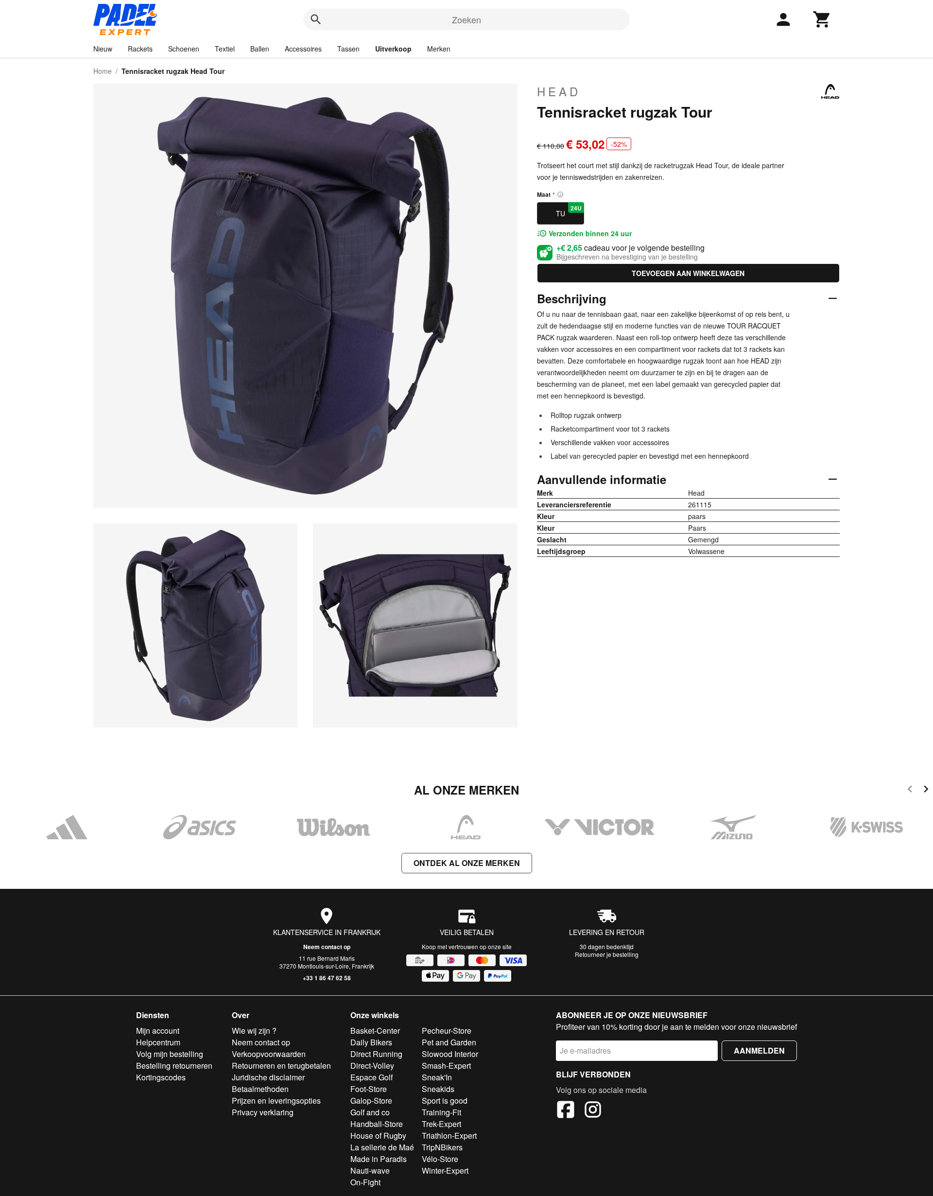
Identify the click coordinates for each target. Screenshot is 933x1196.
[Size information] (560, 194)
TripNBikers (442, 1147)
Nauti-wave (370, 1170)
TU (569, 211)
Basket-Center (375, 1030)
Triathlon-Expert (449, 1135)
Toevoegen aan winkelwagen (688, 273)
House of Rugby (378, 1135)
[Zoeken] (316, 19)
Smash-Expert (446, 1065)
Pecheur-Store (446, 1030)
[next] (926, 790)
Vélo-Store (440, 1158)
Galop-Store (371, 1100)
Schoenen (183, 48)
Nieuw (102, 48)
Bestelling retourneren (174, 1065)
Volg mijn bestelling (169, 1053)
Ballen (259, 48)
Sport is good (444, 1100)
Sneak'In (437, 1077)
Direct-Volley (372, 1065)
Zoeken (466, 19)
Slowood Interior (450, 1053)
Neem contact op (326, 947)
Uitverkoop (393, 48)
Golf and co (370, 1112)
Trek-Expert (441, 1123)
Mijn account (157, 1030)
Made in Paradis (378, 1158)
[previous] (910, 790)
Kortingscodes (161, 1077)
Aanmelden (759, 1050)
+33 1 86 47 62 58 (327, 977)
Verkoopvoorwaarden (269, 1053)
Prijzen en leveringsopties (276, 1100)
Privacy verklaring (263, 1112)
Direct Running (376, 1053)
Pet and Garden (449, 1042)
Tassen (348, 48)
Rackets (140, 48)
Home (102, 71)
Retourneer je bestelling (607, 954)
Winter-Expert (445, 1170)
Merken (438, 48)
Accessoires (303, 48)
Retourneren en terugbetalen (281, 1065)
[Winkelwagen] (822, 19)
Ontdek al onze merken (467, 862)
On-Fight (365, 1182)
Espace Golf (371, 1077)
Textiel (225, 48)
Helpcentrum (158, 1042)
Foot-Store (368, 1088)
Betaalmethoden (260, 1088)
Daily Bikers (371, 1042)
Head (559, 91)
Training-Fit (441, 1112)
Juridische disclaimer (268, 1077)
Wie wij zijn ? (254, 1030)
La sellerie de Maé (382, 1147)
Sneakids (438, 1088)
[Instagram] (593, 1111)
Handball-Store (376, 1123)
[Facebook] (565, 1111)
